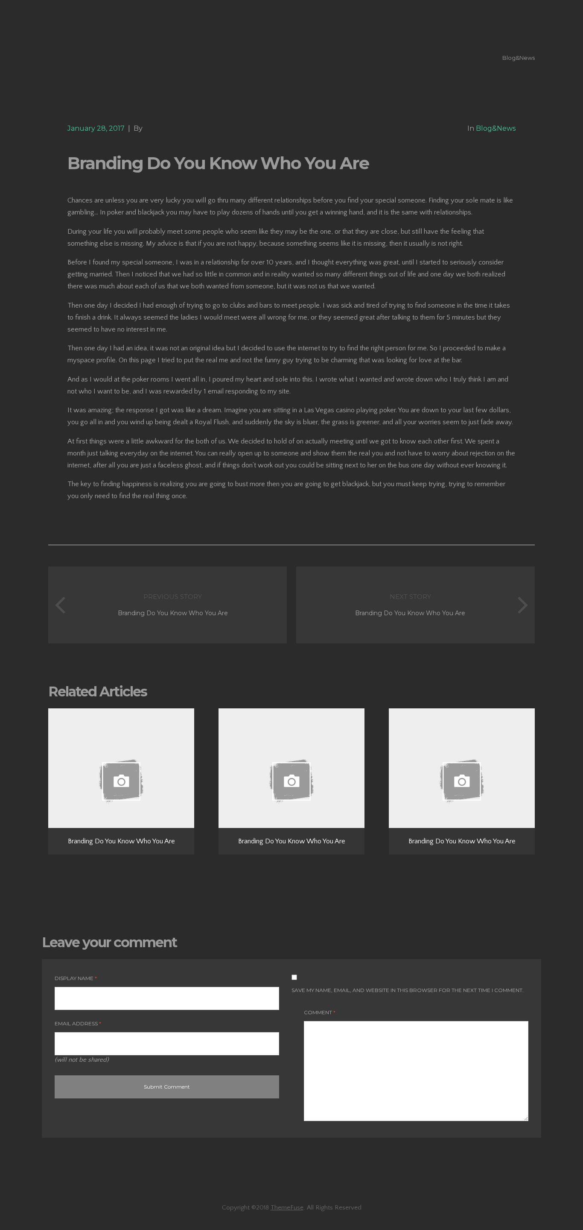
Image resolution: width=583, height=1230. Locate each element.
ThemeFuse (287, 1207)
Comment (319, 1012)
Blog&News (518, 57)
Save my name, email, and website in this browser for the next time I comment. (408, 990)
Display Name (76, 978)
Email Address (78, 1023)
